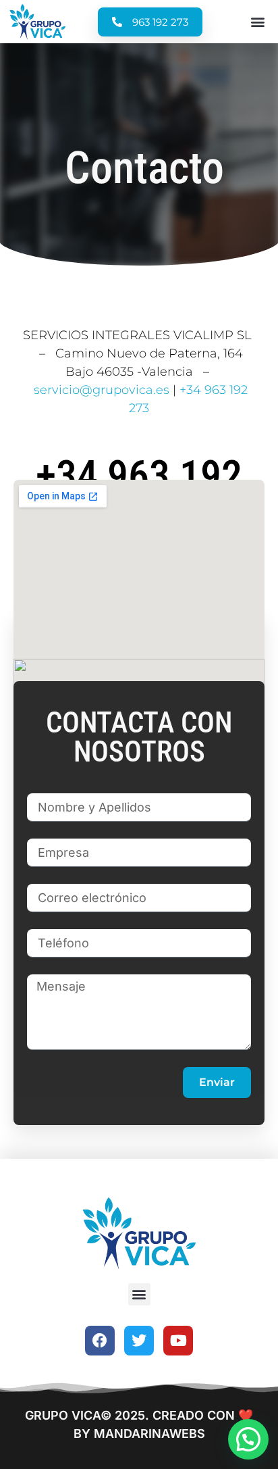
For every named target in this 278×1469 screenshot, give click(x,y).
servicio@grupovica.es (101, 389)
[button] (258, 22)
